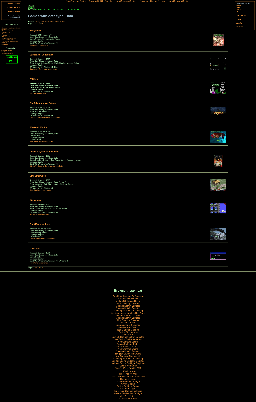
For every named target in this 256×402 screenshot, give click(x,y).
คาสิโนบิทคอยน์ (128, 371)
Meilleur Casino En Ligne (128, 315)
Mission (239, 23)
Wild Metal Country (7, 37)
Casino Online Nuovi (128, 299)
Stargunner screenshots (39, 45)
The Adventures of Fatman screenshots (45, 118)
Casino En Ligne (128, 379)
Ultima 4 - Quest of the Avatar (44, 152)
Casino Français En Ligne (128, 381)
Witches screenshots (38, 93)
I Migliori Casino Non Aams (128, 354)
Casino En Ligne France (128, 386)
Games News (14, 11)
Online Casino (128, 322)
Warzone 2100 (6, 32)
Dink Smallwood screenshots (41, 190)
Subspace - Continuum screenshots (43, 69)
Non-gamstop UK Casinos (128, 325)
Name (238, 6)
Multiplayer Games (6, 50)
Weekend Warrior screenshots (41, 142)
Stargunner (35, 30)
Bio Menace (35, 200)
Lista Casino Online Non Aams (128, 339)
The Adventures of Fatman (43, 103)
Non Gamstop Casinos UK (128, 356)
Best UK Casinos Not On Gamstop (128, 337)
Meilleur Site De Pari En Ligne (128, 393)
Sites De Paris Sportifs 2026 (128, 368)
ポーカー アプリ (128, 396)
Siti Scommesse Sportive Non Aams (128, 313)
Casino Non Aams (128, 366)
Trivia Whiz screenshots (39, 263)
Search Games (13, 4)
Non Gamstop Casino (128, 327)
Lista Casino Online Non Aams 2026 (128, 377)
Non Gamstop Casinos (128, 303)
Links (238, 19)
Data (238, 8)
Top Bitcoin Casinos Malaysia (128, 391)
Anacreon (6, 44)
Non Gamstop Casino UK (128, 346)
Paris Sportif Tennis (128, 398)
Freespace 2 (6, 35)
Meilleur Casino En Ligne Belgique (128, 361)
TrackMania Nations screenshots (42, 239)
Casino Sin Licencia (128, 332)
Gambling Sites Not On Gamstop (128, 296)
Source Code (60, 21)
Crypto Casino (128, 384)
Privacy (239, 27)
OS (237, 12)
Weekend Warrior (38, 127)
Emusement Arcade (7, 53)
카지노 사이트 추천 (128, 374)
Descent (4, 34)
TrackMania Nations (40, 224)
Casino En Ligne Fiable (128, 344)
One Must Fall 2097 (8, 39)
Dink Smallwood (38, 176)
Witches (34, 79)
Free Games (4, 52)
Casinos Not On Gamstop (128, 306)
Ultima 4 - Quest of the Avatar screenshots (46, 166)
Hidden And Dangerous (9, 38)
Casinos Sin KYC (128, 334)
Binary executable (42, 21)
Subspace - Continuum (9, 31)
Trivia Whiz (35, 248)
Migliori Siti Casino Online (128, 301)
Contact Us (241, 16)
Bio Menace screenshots (39, 214)
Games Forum (13, 8)
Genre (238, 10)
